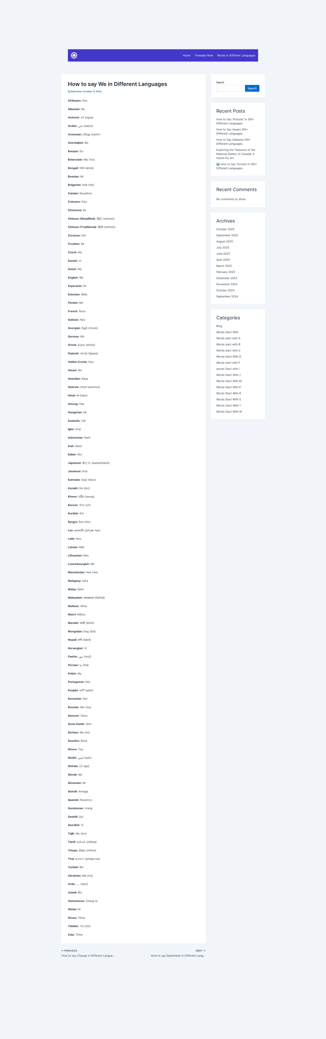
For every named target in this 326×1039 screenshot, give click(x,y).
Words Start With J (228, 375)
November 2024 (226, 284)
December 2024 (226, 278)
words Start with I (227, 368)
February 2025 (225, 272)
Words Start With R (228, 393)
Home (187, 55)
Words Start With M (229, 381)
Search (220, 82)
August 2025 (224, 241)
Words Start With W (229, 411)
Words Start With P (228, 387)
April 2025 (223, 259)
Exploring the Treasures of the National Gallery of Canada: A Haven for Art (235, 154)
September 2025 (227, 235)
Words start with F (228, 362)
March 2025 (224, 266)
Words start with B (228, 344)
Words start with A (228, 338)
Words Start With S (228, 399)
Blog (219, 326)
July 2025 (222, 247)
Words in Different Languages (236, 55)
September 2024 (227, 296)
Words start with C (228, 350)
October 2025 (225, 229)
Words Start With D (228, 356)
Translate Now (204, 55)
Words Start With (227, 332)
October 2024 (225, 290)
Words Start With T (228, 405)
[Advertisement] (163, 24)
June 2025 (223, 253)
